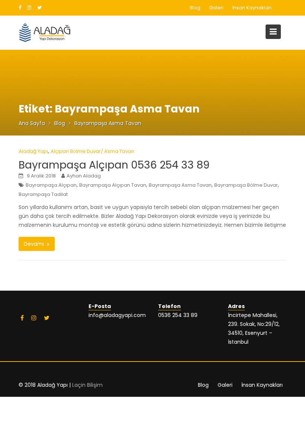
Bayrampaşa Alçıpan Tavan (112, 185)
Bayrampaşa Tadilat (43, 194)
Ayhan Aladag (84, 175)
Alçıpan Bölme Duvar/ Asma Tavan (92, 151)
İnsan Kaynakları (252, 7)
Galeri (216, 7)
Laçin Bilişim (87, 385)
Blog (195, 7)
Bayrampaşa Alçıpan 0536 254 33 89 (114, 165)
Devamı (34, 244)
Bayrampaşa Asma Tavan (180, 185)
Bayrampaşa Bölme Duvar (246, 185)
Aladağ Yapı (33, 151)
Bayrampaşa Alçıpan (51, 185)
